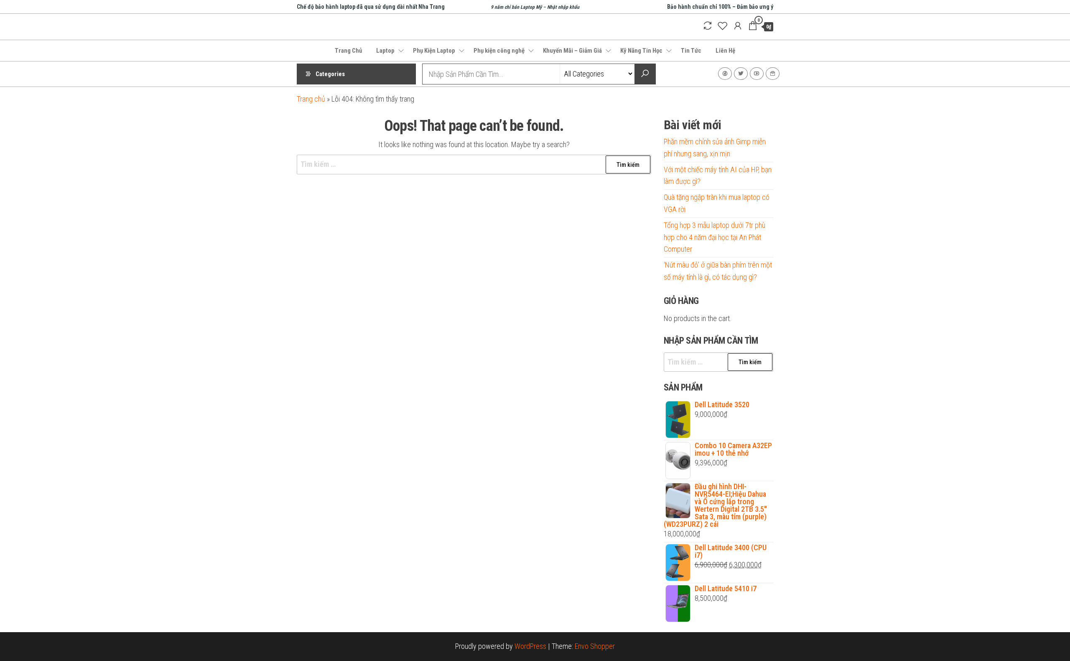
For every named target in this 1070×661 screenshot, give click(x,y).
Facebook (725, 73)
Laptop (385, 50)
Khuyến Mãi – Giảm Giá (572, 50)
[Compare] (707, 26)
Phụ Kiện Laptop (434, 50)
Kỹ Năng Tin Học (641, 50)
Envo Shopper (595, 646)
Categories (330, 74)
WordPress (530, 646)
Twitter (741, 73)
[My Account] (737, 26)
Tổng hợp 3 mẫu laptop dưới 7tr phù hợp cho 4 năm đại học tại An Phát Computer (714, 237)
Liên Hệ (725, 50)
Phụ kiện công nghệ (499, 50)
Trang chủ (311, 98)
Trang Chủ (348, 50)
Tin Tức (691, 50)
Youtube (757, 73)
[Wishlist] (722, 26)
